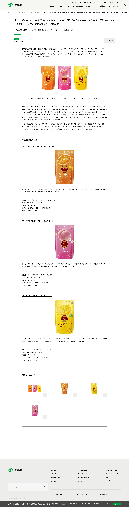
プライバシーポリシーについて (57, 504)
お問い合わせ (104, 494)
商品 (16, 39)
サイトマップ (109, 480)
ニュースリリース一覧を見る (61, 434)
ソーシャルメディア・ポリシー (113, 473)
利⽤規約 (108, 477)
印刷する (107, 40)
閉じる (117, 504)
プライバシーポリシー (111, 470)
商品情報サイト (57, 494)
